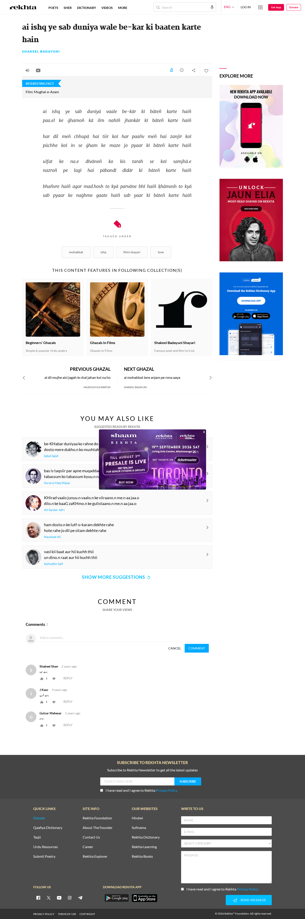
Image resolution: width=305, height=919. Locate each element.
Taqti (37, 837)
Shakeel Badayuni (41, 51)
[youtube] (59, 897)
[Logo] (23, 8)
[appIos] (144, 898)
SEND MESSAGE (253, 900)
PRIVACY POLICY (43, 914)
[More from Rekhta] (260, 7)
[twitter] (48, 897)
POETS (53, 8)
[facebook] (38, 897)
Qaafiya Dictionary (47, 828)
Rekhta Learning (144, 847)
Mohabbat (76, 252)
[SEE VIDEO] (38, 70)
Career (88, 847)
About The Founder (98, 828)
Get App (276, 7)
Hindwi (137, 818)
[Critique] (181, 70)
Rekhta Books (142, 856)
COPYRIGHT (87, 914)
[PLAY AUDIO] (27, 70)
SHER (68, 8)
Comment (196, 648)
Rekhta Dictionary (146, 837)
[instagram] (69, 897)
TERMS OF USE (67, 914)
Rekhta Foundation (97, 818)
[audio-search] (212, 7)
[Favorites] (206, 70)
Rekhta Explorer (95, 856)
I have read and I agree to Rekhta (142, 790)
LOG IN (246, 7)
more (122, 8)
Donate (293, 7)
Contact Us (91, 837)
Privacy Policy (167, 790)
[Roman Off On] (171, 70)
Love (161, 252)
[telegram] (80, 897)
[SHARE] (193, 70)
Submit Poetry (44, 856)
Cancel (174, 648)
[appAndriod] (116, 898)
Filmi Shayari (131, 252)
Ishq (103, 252)
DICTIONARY (86, 8)
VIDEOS (107, 8)
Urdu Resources (45, 847)
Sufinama (139, 828)
